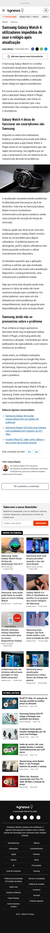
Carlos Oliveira (7, 49)
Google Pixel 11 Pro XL (29, 17)
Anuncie (36, 895)
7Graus (31, 914)
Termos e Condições (36, 878)
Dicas (36, 860)
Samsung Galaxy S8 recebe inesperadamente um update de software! (22, 419)
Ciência (36, 843)
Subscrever (41, 523)
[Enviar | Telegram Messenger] (45, 49)
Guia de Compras (13, 871)
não (37, 452)
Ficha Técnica (13, 898)
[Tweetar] (37, 49)
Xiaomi (13, 860)
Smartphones (13, 843)
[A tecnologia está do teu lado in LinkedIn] (38, 818)
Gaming (36, 871)
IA (13, 865)
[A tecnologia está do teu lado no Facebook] (12, 818)
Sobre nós (13, 887)
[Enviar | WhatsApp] (41, 49)
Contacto (36, 890)
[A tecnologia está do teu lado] (16, 10)
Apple (13, 854)
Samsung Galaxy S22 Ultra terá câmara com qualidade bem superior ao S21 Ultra (25, 431)
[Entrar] (46, 10)
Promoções (36, 865)
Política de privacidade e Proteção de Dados (13, 879)
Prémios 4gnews (36, 901)
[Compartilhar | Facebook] (32, 49)
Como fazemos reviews (13, 905)
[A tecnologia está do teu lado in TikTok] (32, 818)
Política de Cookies (36, 884)
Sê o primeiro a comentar (26, 486)
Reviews (36, 854)
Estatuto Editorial (13, 892)
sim (29, 452)
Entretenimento (36, 849)
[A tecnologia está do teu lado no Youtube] (25, 818)
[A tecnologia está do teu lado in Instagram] (18, 818)
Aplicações (13, 849)
